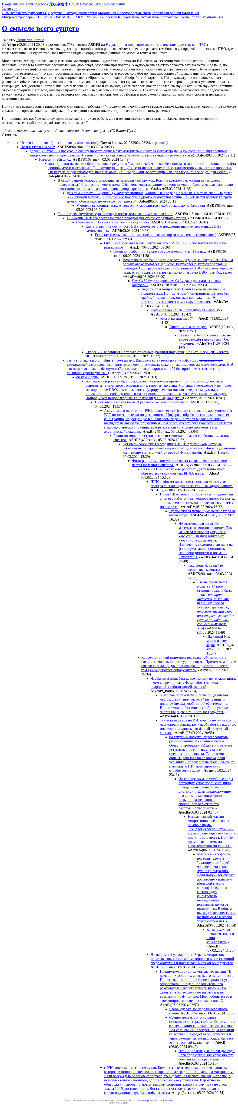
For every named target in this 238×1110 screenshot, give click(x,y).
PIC (72, 17)
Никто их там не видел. (188, 327)
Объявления (189, 13)
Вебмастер (168, 1100)
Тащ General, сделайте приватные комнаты (205, 567)
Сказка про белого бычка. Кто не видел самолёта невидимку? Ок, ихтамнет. (204, 339)
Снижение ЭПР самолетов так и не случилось (112, 222)
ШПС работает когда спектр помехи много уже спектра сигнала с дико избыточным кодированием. (192, 484)
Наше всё (17, 4)
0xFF (43, 13)
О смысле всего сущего (20, 13)
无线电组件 (58, 4)
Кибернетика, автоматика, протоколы (148, 17)
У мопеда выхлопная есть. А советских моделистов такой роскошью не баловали (140, 205)
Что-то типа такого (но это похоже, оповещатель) (59, 143)
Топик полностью (30, 40)
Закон (98, 4)
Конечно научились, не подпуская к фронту (185, 310)
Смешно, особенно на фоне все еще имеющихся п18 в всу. (159, 251)
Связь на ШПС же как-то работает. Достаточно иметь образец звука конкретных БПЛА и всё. (183, 471)
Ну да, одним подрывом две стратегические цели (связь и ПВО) (157, 45)
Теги (29, 4)
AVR (65, 17)
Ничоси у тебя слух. (55, 159)
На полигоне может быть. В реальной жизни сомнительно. (141, 402)
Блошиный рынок (166, 13)
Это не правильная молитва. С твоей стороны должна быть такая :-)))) (215, 605)
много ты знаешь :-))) (176, 318)
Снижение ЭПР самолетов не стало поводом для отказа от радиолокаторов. (127, 218)
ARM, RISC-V (86, 17)
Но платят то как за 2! (37, 147)
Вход (6, 4)
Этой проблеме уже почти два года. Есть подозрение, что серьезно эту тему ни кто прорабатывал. (206, 1055)
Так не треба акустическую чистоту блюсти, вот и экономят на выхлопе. (115, 214)
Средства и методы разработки (72, 13)
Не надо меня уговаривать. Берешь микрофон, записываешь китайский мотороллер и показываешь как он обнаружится (192, 959)
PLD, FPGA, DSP (47, 17)
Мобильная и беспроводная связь (124, 13)
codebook (41, 4)
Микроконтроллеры (17, 17)
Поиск (74, 4)
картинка (159, 143)
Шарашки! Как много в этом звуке (218, 641)
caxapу (146, 1100)
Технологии (107, 17)
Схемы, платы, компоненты (201, 17)
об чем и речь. (87, 377)
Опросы (86, 4)
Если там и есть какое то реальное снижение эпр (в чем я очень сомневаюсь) (155, 235)
